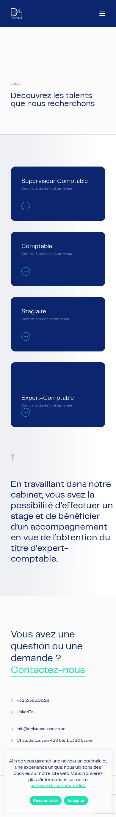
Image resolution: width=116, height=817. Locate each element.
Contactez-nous (48, 669)
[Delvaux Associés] (16, 13)
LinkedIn (25, 711)
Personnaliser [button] (45, 800)
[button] (102, 13)
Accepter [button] (76, 800)
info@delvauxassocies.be (41, 728)
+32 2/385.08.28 (33, 700)
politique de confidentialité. (58, 785)
